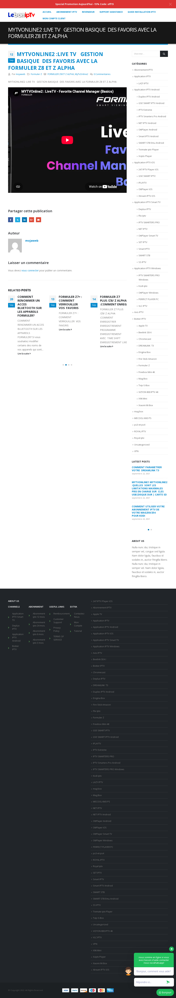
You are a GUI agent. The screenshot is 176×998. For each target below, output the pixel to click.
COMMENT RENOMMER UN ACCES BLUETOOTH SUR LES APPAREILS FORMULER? (30, 306)
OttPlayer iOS (145, 189)
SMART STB (144, 255)
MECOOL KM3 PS (142, 418)
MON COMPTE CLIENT (54, 18)
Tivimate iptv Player (149, 149)
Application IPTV (142, 76)
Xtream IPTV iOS (147, 195)
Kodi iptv (143, 286)
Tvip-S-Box (144, 385)
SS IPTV (142, 262)
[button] (63, 364)
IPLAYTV (143, 182)
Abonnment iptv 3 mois (39, 641)
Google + (31, 219)
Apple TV (143, 325)
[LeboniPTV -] (21, 15)
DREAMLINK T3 (146, 345)
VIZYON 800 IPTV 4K (148, 392)
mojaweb (20, 74)
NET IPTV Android (147, 123)
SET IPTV (143, 242)
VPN (136, 451)
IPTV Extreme (145, 109)
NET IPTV (143, 228)
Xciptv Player (145, 156)
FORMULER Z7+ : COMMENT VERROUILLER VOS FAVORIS (70, 302)
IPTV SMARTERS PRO (149, 222)
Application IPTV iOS (144, 162)
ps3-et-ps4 (139, 424)
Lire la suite (24, 353)
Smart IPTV (144, 248)
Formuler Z (36, 74)
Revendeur (88, 11)
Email (38, 219)
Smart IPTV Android (148, 136)
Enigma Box (145, 352)
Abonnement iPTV (66, 11)
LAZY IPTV (143, 83)
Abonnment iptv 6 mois (39, 633)
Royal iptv (139, 437)
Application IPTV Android (147, 89)
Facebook (10, 219)
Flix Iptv (142, 215)
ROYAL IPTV (140, 431)
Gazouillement (17, 219)
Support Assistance (111, 11)
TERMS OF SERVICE (58, 638)
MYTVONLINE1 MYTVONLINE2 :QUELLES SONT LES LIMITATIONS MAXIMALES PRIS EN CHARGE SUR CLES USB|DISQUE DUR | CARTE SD (149, 488)
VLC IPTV (143, 305)
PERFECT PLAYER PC (149, 299)
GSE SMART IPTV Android (151, 103)
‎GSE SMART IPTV (147, 176)
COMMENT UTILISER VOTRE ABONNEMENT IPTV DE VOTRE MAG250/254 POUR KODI (148, 511)
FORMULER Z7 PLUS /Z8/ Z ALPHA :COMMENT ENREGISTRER (118, 300)
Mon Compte (78, 624)
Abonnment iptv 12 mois (39, 615)
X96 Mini (143, 398)
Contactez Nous (79, 615)
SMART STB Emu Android (151, 142)
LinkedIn (24, 219)
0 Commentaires (102, 74)
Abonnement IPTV (143, 69)
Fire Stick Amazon (148, 358)
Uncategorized (142, 444)
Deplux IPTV (145, 209)
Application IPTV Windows (147, 268)
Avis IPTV (139, 312)
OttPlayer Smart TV (148, 235)
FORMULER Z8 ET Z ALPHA (61, 74)
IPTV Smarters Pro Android (152, 116)
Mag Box (143, 378)
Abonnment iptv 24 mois (39, 624)
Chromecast (145, 338)
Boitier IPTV (140, 318)
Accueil (47, 11)
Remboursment (61, 613)
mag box (138, 411)
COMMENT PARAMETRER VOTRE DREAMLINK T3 (147, 469)
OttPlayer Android (148, 129)
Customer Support (58, 621)
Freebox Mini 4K (147, 372)
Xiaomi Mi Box (146, 405)
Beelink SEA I (145, 332)
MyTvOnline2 (81, 74)
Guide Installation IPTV (142, 11)
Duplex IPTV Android (149, 96)
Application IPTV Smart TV (147, 202)
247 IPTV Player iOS (148, 169)
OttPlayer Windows (148, 292)
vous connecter (30, 270)
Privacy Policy (56, 629)
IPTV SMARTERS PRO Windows (108, 769)
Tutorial (78, 631)
